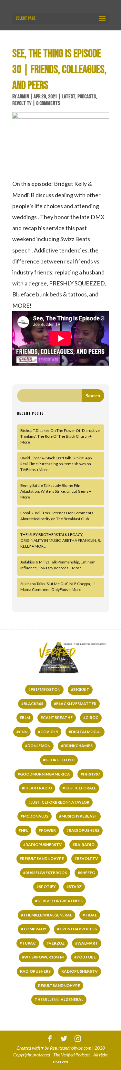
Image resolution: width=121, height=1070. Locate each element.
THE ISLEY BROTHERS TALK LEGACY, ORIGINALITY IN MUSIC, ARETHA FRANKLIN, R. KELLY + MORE (60, 540)
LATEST (68, 96)
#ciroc (90, 717)
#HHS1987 (90, 774)
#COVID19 (48, 731)
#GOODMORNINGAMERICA (44, 774)
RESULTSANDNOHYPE (59, 985)
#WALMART (86, 943)
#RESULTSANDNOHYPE (42, 858)
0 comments (48, 103)
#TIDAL (90, 915)
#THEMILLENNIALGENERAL (46, 915)
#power (47, 830)
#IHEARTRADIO (37, 788)
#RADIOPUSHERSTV (42, 844)
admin (23, 96)
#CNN (21, 731)
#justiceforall (79, 788)
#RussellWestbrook (45, 872)
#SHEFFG (86, 872)
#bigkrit (80, 689)
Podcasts (86, 96)
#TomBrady (33, 928)
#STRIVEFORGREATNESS (59, 900)
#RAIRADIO (84, 844)
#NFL (23, 830)
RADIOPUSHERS (35, 971)
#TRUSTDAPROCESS (77, 928)
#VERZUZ (55, 943)
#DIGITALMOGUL (85, 731)
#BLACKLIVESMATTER (75, 703)
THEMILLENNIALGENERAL (59, 999)
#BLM (25, 717)
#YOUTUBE (85, 957)
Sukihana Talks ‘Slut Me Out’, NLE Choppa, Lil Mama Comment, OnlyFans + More (58, 586)
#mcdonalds (34, 816)
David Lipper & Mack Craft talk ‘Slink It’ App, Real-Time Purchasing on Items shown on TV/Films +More (56, 463)
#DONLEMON (37, 745)
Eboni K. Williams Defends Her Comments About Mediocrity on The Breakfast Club (56, 515)
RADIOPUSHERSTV (79, 971)
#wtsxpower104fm (43, 957)
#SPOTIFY (46, 886)
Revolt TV (22, 103)
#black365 (32, 703)
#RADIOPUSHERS (82, 830)
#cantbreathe (57, 717)
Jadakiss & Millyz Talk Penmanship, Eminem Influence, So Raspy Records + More (58, 565)
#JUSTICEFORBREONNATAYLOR (58, 802)
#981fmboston (44, 689)
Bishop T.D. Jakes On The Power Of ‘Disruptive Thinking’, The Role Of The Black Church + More (60, 436)
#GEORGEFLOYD (59, 759)
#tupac (28, 943)
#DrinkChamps (77, 745)
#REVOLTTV (86, 858)
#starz (74, 886)
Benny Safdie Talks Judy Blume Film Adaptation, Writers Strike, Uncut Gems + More (55, 491)
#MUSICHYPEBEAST (78, 816)
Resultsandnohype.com (70, 1048)
